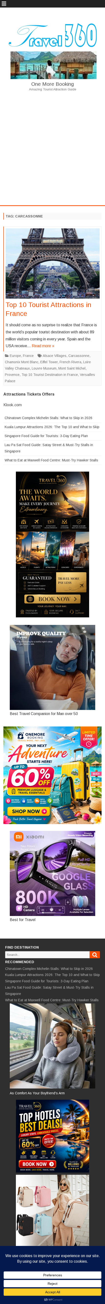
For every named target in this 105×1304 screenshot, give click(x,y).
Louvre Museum (44, 368)
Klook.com (12, 405)
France (28, 356)
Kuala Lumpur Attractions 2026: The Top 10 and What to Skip (52, 427)
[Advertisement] (52, 148)
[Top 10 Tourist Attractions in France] (53, 264)
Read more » (43, 346)
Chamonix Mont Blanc (21, 362)
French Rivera (70, 362)
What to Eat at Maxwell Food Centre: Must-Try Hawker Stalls (51, 460)
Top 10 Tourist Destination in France (49, 375)
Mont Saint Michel (71, 368)
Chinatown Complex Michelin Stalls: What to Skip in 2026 (48, 418)
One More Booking (52, 83)
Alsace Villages (54, 356)
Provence (12, 375)
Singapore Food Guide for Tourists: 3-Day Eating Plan (46, 436)
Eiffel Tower (49, 362)
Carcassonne (78, 356)
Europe (15, 356)
